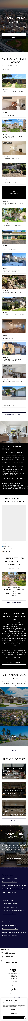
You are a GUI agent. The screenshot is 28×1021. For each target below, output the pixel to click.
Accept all (14, 1017)
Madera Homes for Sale (9, 925)
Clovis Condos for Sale (10, 907)
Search (14, 37)
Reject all (14, 1009)
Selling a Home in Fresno (11, 483)
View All (14, 750)
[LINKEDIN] (18, 997)
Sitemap (14, 985)
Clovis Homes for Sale (10, 903)
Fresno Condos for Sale (9, 882)
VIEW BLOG (14, 820)
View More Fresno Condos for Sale (15, 414)
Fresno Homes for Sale (9, 878)
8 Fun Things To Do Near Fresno (13, 485)
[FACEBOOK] (11, 997)
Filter (7, 69)
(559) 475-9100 (8, 958)
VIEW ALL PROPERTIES (14, 602)
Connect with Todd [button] (14, 858)
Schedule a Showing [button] (14, 662)
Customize (14, 1013)
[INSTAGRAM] (14, 997)
